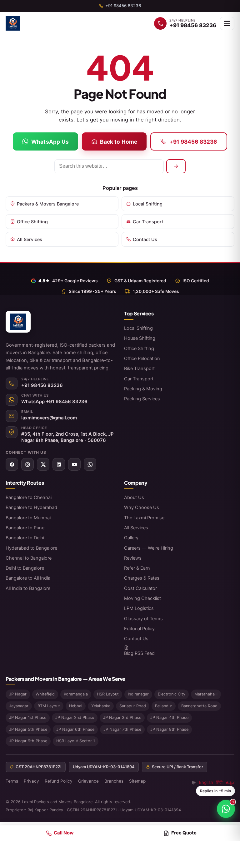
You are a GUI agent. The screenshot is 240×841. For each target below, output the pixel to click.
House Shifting (139, 338)
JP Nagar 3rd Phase (122, 717)
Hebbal (75, 706)
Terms (12, 781)
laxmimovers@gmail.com (49, 418)
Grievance (88, 781)
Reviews (133, 558)
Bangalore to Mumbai (28, 518)
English (206, 782)
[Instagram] (27, 464)
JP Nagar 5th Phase (28, 729)
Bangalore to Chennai (29, 497)
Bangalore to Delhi (25, 538)
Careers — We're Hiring (148, 548)
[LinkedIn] (58, 464)
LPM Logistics (139, 608)
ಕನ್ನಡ (230, 782)
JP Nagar (18, 694)
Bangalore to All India (28, 578)
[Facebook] (12, 464)
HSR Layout (108, 694)
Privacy (31, 781)
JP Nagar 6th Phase (75, 729)
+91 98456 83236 (193, 141)
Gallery (131, 538)
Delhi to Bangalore (25, 568)
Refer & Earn (137, 568)
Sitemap (137, 781)
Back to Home (118, 141)
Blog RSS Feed (139, 653)
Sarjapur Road (132, 706)
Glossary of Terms (143, 618)
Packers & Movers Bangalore (48, 203)
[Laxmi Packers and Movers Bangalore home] (13, 23)
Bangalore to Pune (25, 528)
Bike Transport (139, 368)
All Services (29, 239)
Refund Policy (58, 781)
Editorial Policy (139, 628)
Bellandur (163, 706)
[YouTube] (74, 464)
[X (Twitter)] (43, 464)
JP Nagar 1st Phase (27, 717)
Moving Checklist (142, 598)
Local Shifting (147, 203)
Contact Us (145, 239)
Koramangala (76, 694)
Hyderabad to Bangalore (31, 548)
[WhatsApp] (90, 464)
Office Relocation (142, 358)
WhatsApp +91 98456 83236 (54, 401)
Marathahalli (206, 694)
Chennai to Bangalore (29, 558)
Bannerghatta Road (199, 706)
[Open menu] (227, 23)
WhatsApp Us (50, 141)
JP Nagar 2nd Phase (74, 717)
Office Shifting (32, 221)
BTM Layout (49, 706)
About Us (134, 497)
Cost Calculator (140, 588)
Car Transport (148, 221)
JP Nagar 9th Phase (28, 741)
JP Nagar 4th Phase (169, 717)
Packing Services (142, 399)
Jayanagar (18, 706)
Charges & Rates (141, 578)
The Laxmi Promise (144, 518)
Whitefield (45, 694)
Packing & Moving (143, 389)
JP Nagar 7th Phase (122, 729)
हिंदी (219, 782)
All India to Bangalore (28, 588)
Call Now (64, 833)
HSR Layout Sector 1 (75, 741)
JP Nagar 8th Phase (169, 729)
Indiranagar (138, 694)
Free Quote (184, 833)
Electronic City (171, 694)
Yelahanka (100, 706)
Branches (113, 781)
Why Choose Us (141, 507)
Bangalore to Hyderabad (31, 507)
